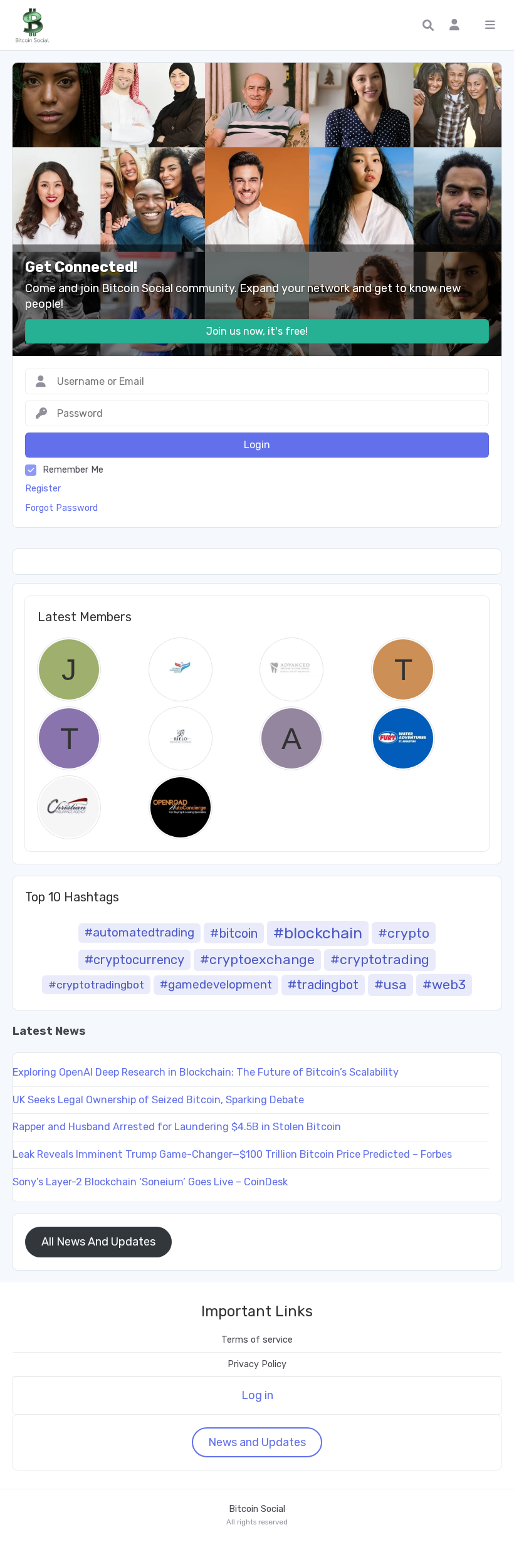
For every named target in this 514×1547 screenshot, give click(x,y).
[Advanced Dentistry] (291, 669)
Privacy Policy (257, 1364)
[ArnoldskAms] (291, 738)
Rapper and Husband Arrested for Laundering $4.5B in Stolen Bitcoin (177, 1127)
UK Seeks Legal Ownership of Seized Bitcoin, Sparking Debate (158, 1100)
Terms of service (257, 1340)
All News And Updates (98, 1242)
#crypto (403, 933)
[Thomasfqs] (403, 669)
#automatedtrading (139, 932)
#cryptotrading (379, 959)
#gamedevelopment (216, 984)
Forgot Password (61, 508)
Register (43, 488)
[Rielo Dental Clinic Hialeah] (180, 738)
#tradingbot (323, 984)
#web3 (444, 984)
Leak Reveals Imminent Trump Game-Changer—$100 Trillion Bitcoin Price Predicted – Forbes (232, 1154)
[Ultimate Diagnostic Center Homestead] (180, 669)
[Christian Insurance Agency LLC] (69, 807)
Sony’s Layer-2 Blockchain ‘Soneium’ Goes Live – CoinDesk (150, 1182)
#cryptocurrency (134, 959)
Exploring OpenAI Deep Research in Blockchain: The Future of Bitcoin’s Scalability (206, 1072)
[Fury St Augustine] (403, 738)
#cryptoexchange (257, 959)
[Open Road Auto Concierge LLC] (180, 807)
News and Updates (257, 1442)
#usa (390, 984)
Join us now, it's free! (257, 331)
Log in (257, 1395)
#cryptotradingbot (96, 984)
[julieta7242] (69, 669)
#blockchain (317, 932)
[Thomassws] (69, 738)
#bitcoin (234, 933)
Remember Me (73, 469)
